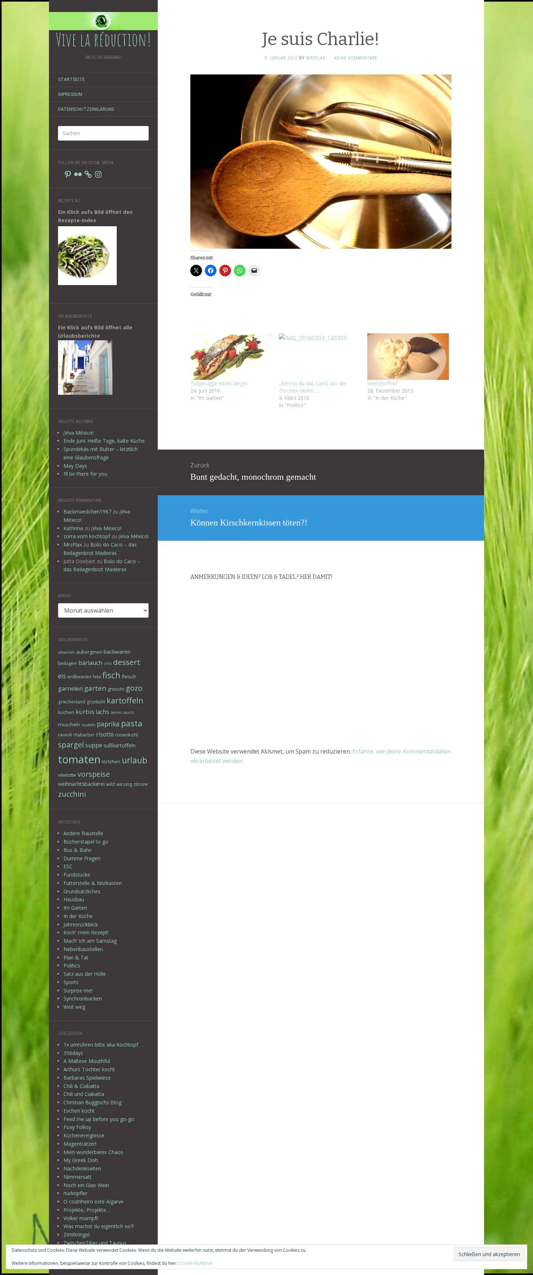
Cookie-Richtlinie (195, 1263)
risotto (105, 734)
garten (95, 688)
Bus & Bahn (77, 849)
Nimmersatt (77, 1176)
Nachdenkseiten (82, 1168)
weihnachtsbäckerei (81, 783)
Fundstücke (76, 874)
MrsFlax (72, 544)
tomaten (79, 759)
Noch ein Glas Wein (86, 1185)
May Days (75, 465)
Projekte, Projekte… (86, 1209)
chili (108, 663)
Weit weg (74, 1006)
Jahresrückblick (80, 924)
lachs (102, 712)
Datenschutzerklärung (86, 109)
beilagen (67, 663)
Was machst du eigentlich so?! (98, 1226)
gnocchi (116, 689)
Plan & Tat (75, 957)
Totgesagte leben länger (219, 383)
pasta (131, 723)
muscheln (69, 724)
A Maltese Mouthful (86, 1060)
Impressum (70, 94)
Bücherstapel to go (85, 841)
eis (62, 675)
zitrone (140, 784)
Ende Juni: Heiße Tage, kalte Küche (104, 440)
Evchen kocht (79, 1110)
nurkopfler (75, 1193)
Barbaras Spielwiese (87, 1077)
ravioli (65, 734)
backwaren (117, 651)
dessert (126, 662)
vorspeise (94, 774)
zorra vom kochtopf (86, 536)
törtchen (111, 761)
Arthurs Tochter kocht (89, 1069)
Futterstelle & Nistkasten (92, 883)
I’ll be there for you (85, 473)
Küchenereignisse (83, 1135)
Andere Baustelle (83, 833)
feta (97, 676)
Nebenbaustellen (83, 949)
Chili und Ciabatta (83, 1094)
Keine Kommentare (355, 58)
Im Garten (75, 907)
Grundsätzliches (81, 891)
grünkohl (96, 702)
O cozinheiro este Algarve (93, 1201)
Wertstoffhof (382, 383)
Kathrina (73, 528)
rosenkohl (126, 734)
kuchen (66, 712)
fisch (111, 675)
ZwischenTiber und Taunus (95, 1242)
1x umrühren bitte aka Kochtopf (100, 1044)
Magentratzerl (79, 1143)
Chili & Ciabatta (81, 1086)
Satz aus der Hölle (84, 973)
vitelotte (67, 775)
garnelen (70, 689)
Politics (71, 965)
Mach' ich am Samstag (90, 940)
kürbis (85, 711)
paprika (108, 723)
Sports (71, 982)
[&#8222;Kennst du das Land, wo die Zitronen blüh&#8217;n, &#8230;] (319, 356)
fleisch (129, 676)
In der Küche (78, 916)
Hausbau (73, 899)
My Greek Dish (80, 1160)
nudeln (88, 724)
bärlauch (90, 663)
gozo (134, 688)
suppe (93, 745)
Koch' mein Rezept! (85, 932)
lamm (116, 712)
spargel (71, 745)
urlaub (134, 760)
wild (110, 784)
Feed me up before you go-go (98, 1119)
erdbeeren (79, 676)
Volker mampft (80, 1218)
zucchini (72, 794)
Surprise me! (77, 990)
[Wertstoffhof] (408, 356)
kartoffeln (125, 700)
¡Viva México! (78, 432)
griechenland (71, 702)
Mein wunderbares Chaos (93, 1152)
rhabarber (84, 735)
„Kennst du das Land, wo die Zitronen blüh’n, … (312, 387)
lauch (128, 712)
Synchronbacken (82, 998)
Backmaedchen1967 (87, 511)
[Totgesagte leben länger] (231, 356)
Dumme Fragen (81, 858)
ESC (68, 866)
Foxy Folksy (77, 1127)
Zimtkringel (76, 1234)
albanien (66, 652)
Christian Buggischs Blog (92, 1102)
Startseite (71, 79)
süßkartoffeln (120, 745)
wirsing (124, 784)
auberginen (89, 652)
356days (73, 1052)
